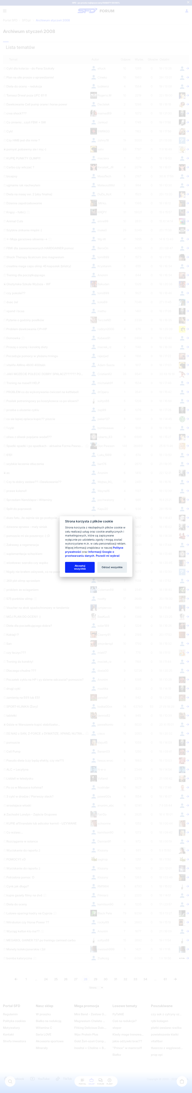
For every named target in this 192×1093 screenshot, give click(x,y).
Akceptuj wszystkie (80, 567)
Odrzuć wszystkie (112, 567)
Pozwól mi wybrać (108, 555)
